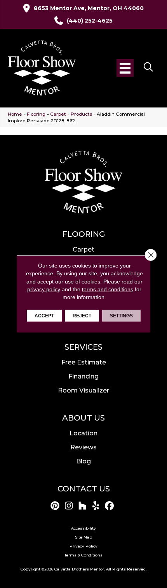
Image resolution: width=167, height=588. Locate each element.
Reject (82, 316)
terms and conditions (107, 289)
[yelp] (96, 506)
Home (15, 114)
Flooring (36, 114)
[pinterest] (55, 506)
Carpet (58, 114)
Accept (44, 316)
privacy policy (43, 289)
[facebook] (109, 506)
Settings (121, 316)
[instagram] (69, 506)
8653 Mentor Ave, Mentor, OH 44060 (89, 8)
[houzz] (82, 506)
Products (81, 114)
